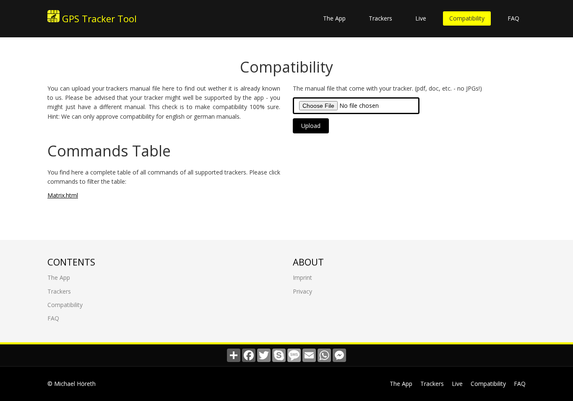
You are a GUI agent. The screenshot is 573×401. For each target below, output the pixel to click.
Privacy (302, 291)
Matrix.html (62, 195)
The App (334, 18)
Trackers (380, 18)
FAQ (513, 18)
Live (420, 18)
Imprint (302, 277)
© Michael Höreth (71, 384)
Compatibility (466, 18)
